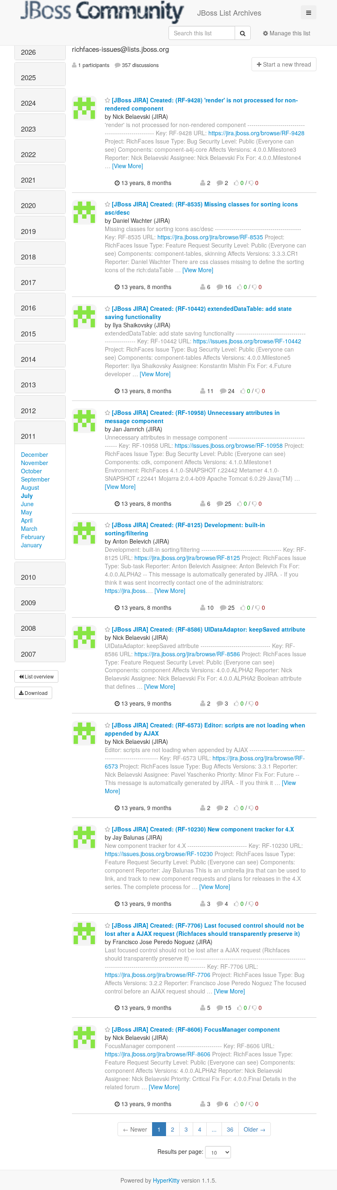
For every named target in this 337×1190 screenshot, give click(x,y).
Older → (254, 1129)
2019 (28, 231)
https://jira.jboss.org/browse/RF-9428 (256, 133)
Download (35, 692)
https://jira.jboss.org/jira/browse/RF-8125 (187, 557)
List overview (38, 676)
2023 (28, 129)
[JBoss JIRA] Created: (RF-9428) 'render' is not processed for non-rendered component (201, 104)
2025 (28, 77)
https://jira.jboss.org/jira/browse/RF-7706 (157, 974)
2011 (28, 436)
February (33, 536)
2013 (28, 384)
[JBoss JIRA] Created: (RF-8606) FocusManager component (195, 1029)
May (26, 512)
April (26, 520)
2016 (28, 308)
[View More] (127, 166)
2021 (28, 180)
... (214, 1129)
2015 (28, 333)
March (29, 528)
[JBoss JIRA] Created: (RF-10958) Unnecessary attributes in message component (192, 416)
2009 (28, 602)
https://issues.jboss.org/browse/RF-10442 (247, 341)
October (31, 471)
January (31, 545)
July (27, 495)
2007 (28, 654)
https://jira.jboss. (126, 590)
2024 (28, 103)
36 (230, 1129)
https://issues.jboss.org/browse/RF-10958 (229, 445)
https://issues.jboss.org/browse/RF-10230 (159, 854)
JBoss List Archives (229, 12)
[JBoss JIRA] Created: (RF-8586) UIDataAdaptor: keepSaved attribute (207, 629)
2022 (28, 154)
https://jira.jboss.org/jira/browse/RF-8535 (210, 237)
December (34, 454)
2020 (28, 205)
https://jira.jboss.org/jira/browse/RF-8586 (187, 654)
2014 (28, 359)
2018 (28, 257)
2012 (28, 410)
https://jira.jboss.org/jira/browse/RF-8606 (157, 1054)
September (35, 479)
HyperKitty (166, 1180)
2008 (28, 628)
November (34, 462)
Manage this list (289, 33)
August (30, 487)
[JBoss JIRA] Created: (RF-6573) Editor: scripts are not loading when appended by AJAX (205, 729)
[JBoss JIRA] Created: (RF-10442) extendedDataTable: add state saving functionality (198, 312)
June (27, 504)
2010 (28, 577)
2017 (28, 282)
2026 (28, 52)
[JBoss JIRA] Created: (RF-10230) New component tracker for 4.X (202, 829)
